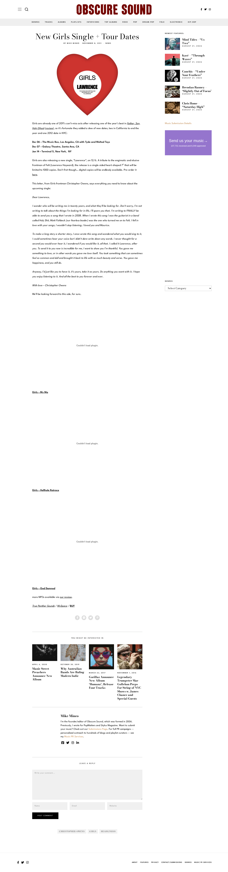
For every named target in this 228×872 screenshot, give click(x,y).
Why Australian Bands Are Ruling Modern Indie (72, 672)
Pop (135, 22)
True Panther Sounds (43, 606)
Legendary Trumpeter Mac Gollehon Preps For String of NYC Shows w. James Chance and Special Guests (129, 688)
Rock (125, 22)
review (49, 128)
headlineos (108, 831)
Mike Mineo (73, 43)
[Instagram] (210, 9)
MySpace (62, 606)
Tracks (49, 22)
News (108, 43)
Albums (62, 22)
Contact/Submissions (171, 862)
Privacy (155, 862)
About (135, 862)
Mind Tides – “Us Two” (193, 41)
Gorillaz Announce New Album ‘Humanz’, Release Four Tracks (101, 682)
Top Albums (111, 22)
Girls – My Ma (40, 392)
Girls (92, 831)
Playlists (76, 22)
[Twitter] (205, 9)
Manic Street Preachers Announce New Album (42, 674)
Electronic (176, 22)
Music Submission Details (178, 123)
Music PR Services (203, 862)
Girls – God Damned (43, 588)
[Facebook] (201, 9)
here (34, 175)
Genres (36, 22)
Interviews (93, 22)
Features (144, 862)
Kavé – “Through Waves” (193, 57)
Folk (162, 22)
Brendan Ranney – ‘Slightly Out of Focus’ (196, 89)
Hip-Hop (192, 22)
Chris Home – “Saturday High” (193, 105)
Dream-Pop (148, 22)
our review (66, 597)
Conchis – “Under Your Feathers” (193, 73)
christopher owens (72, 831)
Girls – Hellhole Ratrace (45, 490)
